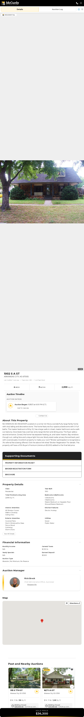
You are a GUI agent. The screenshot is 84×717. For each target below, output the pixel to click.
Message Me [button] (32, 585)
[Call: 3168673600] (77, 3)
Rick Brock (29, 578)
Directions (74, 603)
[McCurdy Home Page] (10, 3)
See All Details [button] (9, 534)
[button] (79, 9)
